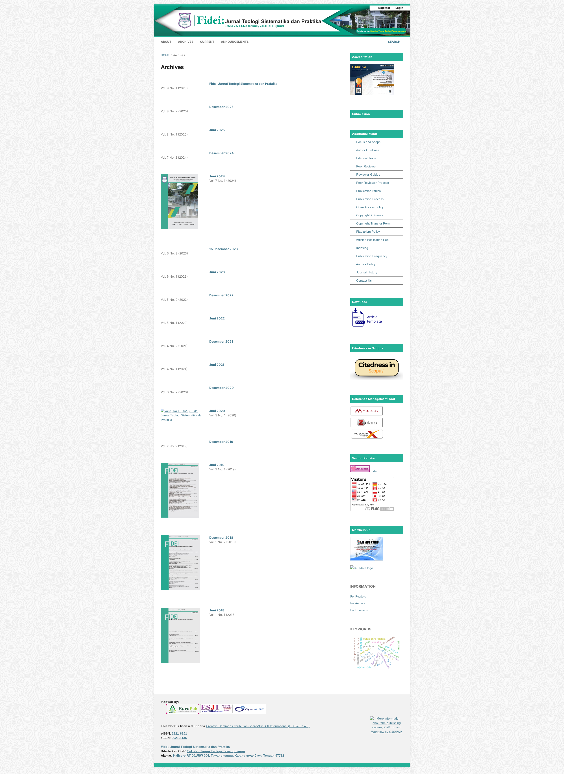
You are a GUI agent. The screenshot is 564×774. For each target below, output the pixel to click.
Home (165, 55)
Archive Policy (365, 264)
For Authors (357, 603)
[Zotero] (366, 426)
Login (399, 7)
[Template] (367, 327)
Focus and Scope (368, 142)
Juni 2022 (217, 318)
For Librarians (359, 610)
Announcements (235, 41)
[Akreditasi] (372, 94)
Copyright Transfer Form (373, 223)
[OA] (249, 713)
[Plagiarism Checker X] (366, 438)
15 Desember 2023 (223, 249)
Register (384, 7)
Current (207, 41)
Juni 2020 (217, 411)
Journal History (366, 272)
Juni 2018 (216, 610)
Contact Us (364, 280)
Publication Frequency (371, 256)
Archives (185, 41)
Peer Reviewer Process (372, 182)
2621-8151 (179, 733)
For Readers (358, 596)
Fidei (374, 471)
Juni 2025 (217, 130)
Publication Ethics (368, 191)
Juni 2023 (217, 272)
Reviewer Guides (368, 174)
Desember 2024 (221, 153)
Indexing (362, 248)
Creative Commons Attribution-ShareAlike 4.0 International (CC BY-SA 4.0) (258, 726)
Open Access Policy (370, 207)
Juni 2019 (216, 465)
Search (393, 41)
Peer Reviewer (366, 166)
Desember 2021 (221, 341)
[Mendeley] (366, 415)
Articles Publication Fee (372, 239)
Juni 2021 (216, 364)
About (166, 41)
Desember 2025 (221, 107)
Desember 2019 (221, 442)
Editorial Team (366, 158)
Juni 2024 (217, 176)
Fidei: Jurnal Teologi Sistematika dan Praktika (243, 83)
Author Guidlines (367, 150)
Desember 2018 (221, 537)
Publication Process (370, 199)
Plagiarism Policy (368, 231)
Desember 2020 (221, 388)
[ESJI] (216, 713)
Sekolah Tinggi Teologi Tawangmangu (216, 751)
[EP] (182, 713)
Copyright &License (369, 215)
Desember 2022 (221, 295)
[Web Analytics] (360, 471)
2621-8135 (179, 738)
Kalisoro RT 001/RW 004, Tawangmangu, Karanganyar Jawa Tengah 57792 (228, 755)
